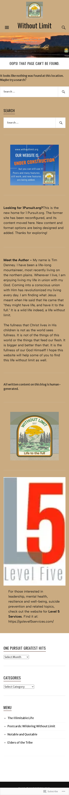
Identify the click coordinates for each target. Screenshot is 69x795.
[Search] (60, 27)
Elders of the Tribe (20, 742)
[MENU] (7, 27)
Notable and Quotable (22, 734)
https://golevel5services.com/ (31, 621)
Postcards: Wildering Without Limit (31, 726)
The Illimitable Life (21, 718)
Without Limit (34, 25)
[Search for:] (34, 91)
